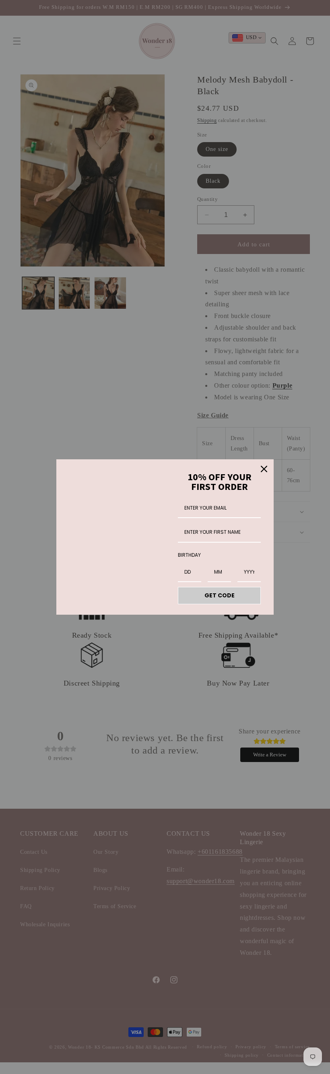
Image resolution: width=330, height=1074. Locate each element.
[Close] (264, 469)
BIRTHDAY (189, 554)
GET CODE (219, 595)
